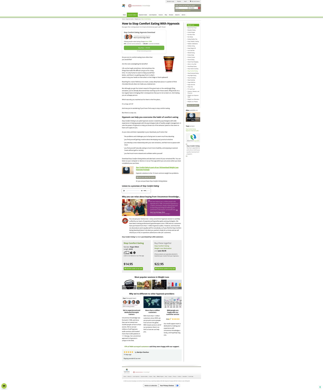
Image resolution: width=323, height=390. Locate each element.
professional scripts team (131, 305)
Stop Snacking (191, 80)
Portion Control (191, 57)
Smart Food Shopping (193, 62)
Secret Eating (191, 59)
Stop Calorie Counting (193, 68)
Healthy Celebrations (193, 43)
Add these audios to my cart (166, 268)
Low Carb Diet (191, 50)
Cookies (179, 381)
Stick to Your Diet (192, 64)
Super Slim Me (191, 84)
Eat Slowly (190, 37)
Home (124, 14)
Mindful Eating (191, 52)
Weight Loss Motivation (163, 248)
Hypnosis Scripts (143, 14)
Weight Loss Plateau (193, 101)
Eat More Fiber (191, 34)
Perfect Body (191, 55)
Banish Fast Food (192, 27)
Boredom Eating (191, 30)
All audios (191, 8)
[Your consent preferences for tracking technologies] (320, 387)
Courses (161, 14)
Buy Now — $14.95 (144, 48)
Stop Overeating (192, 77)
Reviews (171, 14)
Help (166, 381)
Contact (170, 381)
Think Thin (190, 87)
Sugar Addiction (191, 82)
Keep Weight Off (192, 48)
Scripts (150, 381)
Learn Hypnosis (153, 14)
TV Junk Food (191, 89)
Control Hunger (191, 32)
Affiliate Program (160, 381)
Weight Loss (191, 25)
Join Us (183, 14)
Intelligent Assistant (185, 10)
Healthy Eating (191, 46)
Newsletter (185, 381)
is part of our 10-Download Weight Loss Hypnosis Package (157, 168)
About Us (177, 14)
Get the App (190, 381)
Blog (166, 14)
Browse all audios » (193, 105)
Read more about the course (146, 177)
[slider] (133, 191)
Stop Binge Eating (192, 66)
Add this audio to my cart (134, 268)
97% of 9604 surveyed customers (136, 346)
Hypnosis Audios (132, 14)
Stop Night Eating (192, 75)
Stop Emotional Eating (193, 73)
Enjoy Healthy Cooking (193, 41)
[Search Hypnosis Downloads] (199, 8)
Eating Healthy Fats (192, 39)
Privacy (174, 381)
